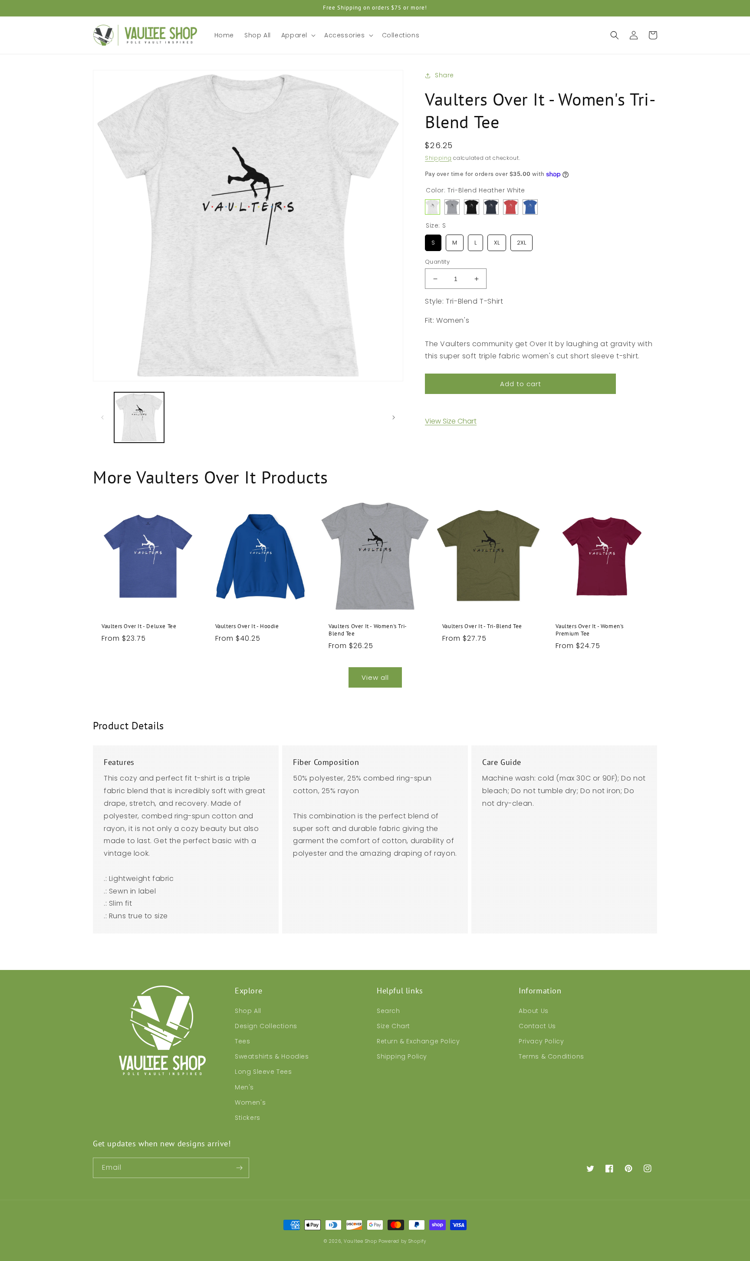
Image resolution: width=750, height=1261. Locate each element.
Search (388, 1010)
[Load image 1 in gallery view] (139, 417)
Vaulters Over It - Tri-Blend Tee (482, 626)
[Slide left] (102, 417)
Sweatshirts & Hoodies (272, 1056)
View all (375, 677)
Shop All (248, 1010)
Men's (244, 1087)
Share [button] (444, 75)
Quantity (437, 262)
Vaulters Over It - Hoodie (247, 626)
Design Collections (266, 1026)
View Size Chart (451, 421)
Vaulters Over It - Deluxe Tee (139, 626)
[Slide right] (393, 417)
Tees (242, 1041)
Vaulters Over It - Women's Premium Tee (590, 630)
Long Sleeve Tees (263, 1071)
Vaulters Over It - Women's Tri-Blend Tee (368, 630)
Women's (250, 1102)
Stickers (247, 1117)
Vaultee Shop (360, 1241)
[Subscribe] (239, 1168)
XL (497, 241)
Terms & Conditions (551, 1056)
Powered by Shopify (402, 1241)
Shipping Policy (402, 1056)
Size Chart (393, 1026)
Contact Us (537, 1026)
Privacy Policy (541, 1041)
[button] (297, 35)
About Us (534, 1010)
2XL (521, 241)
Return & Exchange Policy (418, 1041)
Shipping (438, 158)
